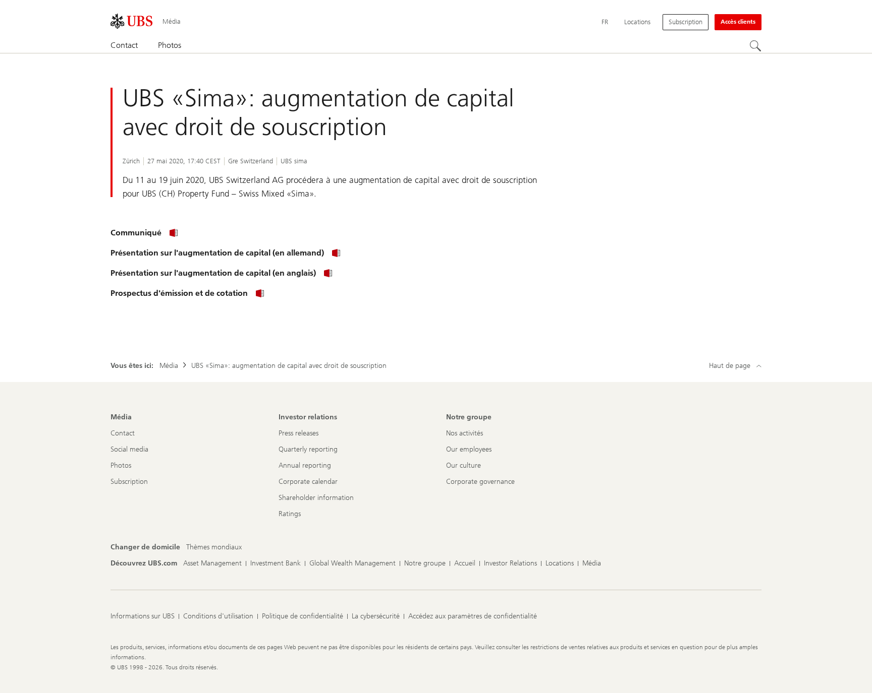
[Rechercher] (755, 46)
